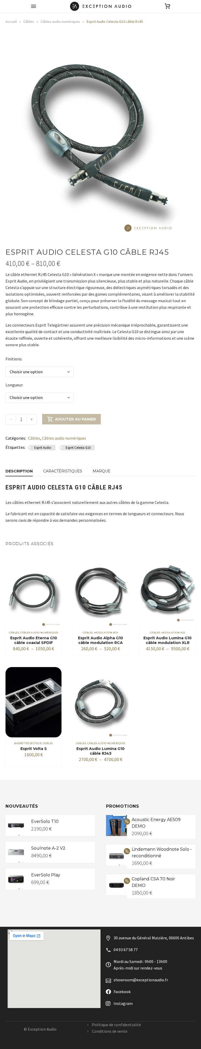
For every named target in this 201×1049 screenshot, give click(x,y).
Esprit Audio (42, 447)
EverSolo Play (45, 874)
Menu (33, 6)
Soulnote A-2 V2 (48, 848)
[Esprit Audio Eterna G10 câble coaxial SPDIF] (33, 592)
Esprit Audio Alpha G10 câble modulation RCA (100, 640)
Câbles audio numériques (60, 21)
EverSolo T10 (45, 821)
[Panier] (167, 6)
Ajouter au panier (71, 419)
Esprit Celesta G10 (78, 447)
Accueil (11, 21)
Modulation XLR (173, 632)
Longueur (14, 384)
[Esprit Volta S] (33, 702)
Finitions (13, 358)
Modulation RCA (106, 632)
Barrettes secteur (27, 743)
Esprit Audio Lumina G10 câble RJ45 (100, 751)
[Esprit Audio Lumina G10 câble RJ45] (100, 702)
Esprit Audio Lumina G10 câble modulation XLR (167, 640)
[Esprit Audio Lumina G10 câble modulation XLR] (167, 592)
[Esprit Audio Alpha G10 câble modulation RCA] (100, 592)
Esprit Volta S (33, 748)
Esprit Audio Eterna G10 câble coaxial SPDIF (33, 640)
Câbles (28, 21)
